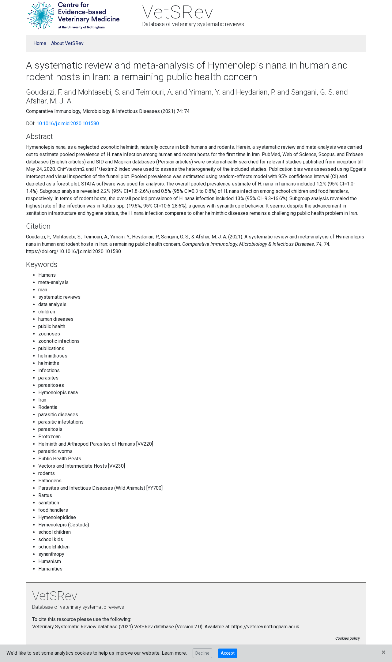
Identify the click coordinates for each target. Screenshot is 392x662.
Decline (202, 653)
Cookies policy (347, 638)
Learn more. (174, 653)
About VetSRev (67, 43)
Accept (228, 653)
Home (39, 43)
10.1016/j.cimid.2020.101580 (67, 123)
